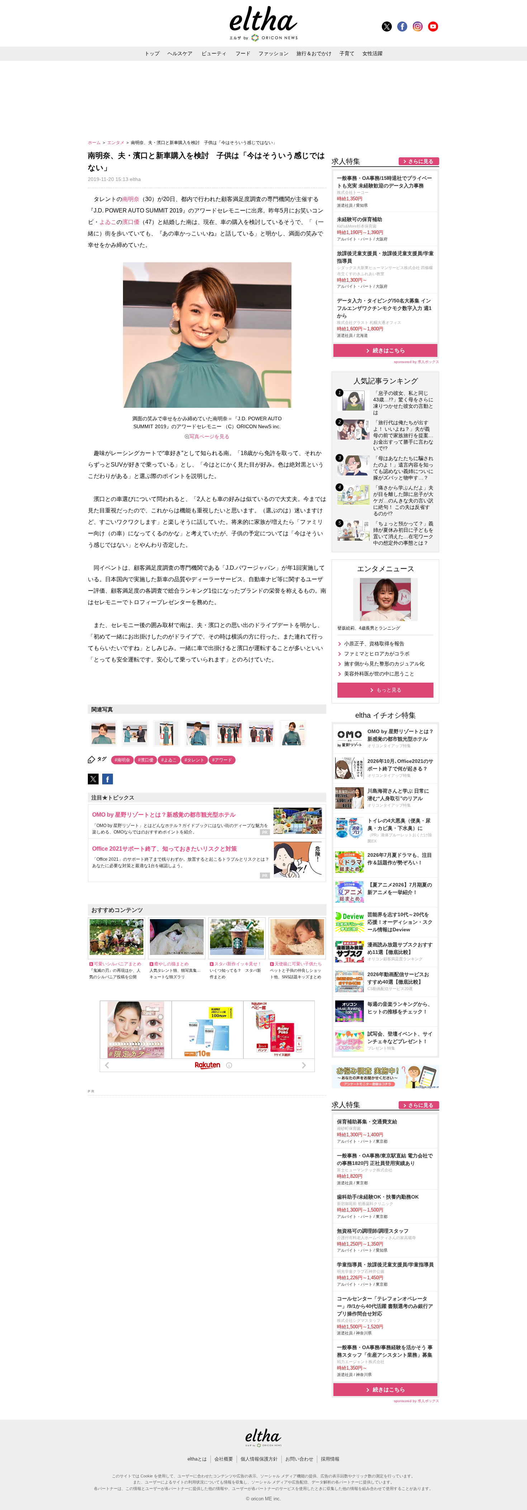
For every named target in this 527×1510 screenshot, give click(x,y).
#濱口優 (145, 760)
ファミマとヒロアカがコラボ (376, 653)
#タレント (194, 760)
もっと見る (389, 690)
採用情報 (330, 1459)
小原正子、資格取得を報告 (374, 643)
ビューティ (214, 53)
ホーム (95, 142)
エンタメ (116, 142)
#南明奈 (122, 760)
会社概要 (223, 1459)
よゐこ (108, 222)
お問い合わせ (299, 1459)
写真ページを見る (209, 436)
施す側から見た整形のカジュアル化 (384, 663)
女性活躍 (372, 53)
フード (243, 53)
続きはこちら (389, 350)
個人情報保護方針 (259, 1459)
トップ (152, 53)
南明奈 (130, 199)
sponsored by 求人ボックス (416, 362)
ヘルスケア (180, 53)
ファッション (273, 53)
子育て (347, 53)
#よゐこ (169, 760)
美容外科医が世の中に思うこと (379, 674)
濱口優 (130, 222)
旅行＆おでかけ (314, 53)
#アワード (222, 760)
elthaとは (197, 1459)
